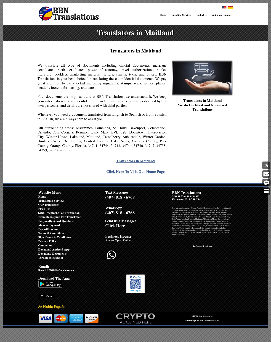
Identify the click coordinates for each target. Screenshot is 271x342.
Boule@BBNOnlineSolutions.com (56, 270)
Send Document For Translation (59, 213)
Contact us (201, 15)
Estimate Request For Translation (59, 217)
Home (163, 15)
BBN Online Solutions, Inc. (203, 316)
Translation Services (180, 15)
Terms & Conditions (51, 233)
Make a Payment (49, 225)
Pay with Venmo (48, 229)
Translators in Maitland (135, 160)
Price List (44, 208)
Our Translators (48, 204)
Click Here (115, 225)
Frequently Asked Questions (56, 221)
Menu (49, 296)
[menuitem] (163, 16)
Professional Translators (202, 246)
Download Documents (52, 253)
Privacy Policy (47, 241)
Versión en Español (220, 15)
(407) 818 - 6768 (120, 197)
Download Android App (54, 249)
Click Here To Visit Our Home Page (135, 171)
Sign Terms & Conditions (54, 237)
